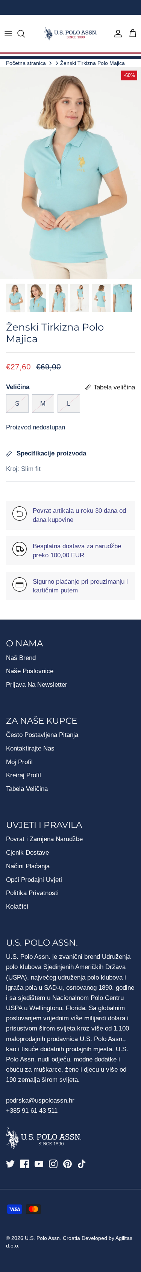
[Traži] (25, 33)
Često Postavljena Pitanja (42, 734)
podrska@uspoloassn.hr (41, 1100)
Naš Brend (21, 657)
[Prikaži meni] (8, 33)
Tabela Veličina (27, 788)
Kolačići (17, 906)
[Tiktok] (81, 1164)
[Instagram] (53, 1164)
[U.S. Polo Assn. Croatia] (70, 34)
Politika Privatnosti (32, 893)
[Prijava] (116, 33)
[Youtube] (39, 1164)
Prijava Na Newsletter (36, 684)
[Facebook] (24, 1164)
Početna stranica (26, 63)
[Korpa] (132, 33)
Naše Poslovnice (29, 671)
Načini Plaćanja (28, 866)
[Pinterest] (67, 1164)
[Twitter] (10, 1164)
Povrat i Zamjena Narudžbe (44, 839)
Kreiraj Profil (23, 775)
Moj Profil (19, 762)
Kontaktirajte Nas (30, 748)
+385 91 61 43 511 (32, 1110)
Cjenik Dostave (27, 852)
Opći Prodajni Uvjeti (34, 879)
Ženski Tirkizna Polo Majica (92, 63)
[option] (70, 173)
